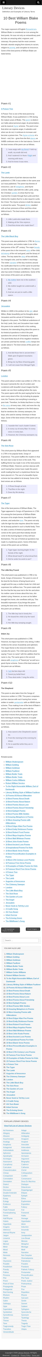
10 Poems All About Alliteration (19, 795)
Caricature (7, 1167)
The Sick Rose (7, 446)
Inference (7, 1230)
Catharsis (25, 1167)
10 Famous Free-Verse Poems (18, 863)
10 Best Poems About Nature (18, 802)
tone (21, 520)
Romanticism (31, 29)
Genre (5, 1216)
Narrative (25, 1252)
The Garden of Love (14, 897)
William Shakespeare (14, 762)
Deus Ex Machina (28, 1181)
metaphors (20, 187)
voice (28, 250)
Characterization (9, 1170)
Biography (25, 1162)
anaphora (14, 660)
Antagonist (7, 1147)
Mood (5, 1250)
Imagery (6, 1227)
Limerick (6, 1238)
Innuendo (25, 1230)
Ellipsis (24, 1193)
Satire (5, 1301)
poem (28, 120)
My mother (12, 280)
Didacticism (26, 1187)
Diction (6, 1187)
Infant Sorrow (11, 915)
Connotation (8, 1179)
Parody (6, 1269)
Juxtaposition (26, 1235)
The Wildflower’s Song (15, 921)
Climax (6, 1173)
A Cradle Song (12, 909)
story (23, 257)
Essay (5, 1198)
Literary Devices (13, 8)
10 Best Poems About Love (17, 805)
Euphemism (26, 1201)
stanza (33, 138)
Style (5, 1306)
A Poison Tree (7, 109)
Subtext (24, 1306)
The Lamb (5, 173)
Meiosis (24, 1241)
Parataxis (25, 1267)
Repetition (25, 1292)
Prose (23, 1287)
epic (31, 311)
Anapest (24, 1142)
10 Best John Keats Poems (17, 841)
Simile (23, 1301)
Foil (22, 1210)
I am (9, 671)
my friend (25, 149)
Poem (5, 1281)
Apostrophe (7, 1156)
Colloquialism (26, 1173)
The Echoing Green (14, 918)
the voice (6, 405)
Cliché (23, 1170)
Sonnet (24, 1304)
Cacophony (7, 1164)
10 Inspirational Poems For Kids (19, 848)
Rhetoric (6, 1295)
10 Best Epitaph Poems (15, 811)
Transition (7, 1329)
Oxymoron (7, 1261)
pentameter (18, 702)
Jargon (6, 1235)
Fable (5, 1207)
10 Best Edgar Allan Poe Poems (19, 826)
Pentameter (25, 1272)
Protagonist (7, 1289)
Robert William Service (15, 783)
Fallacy (24, 1207)
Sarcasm (24, 1298)
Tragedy (24, 1323)
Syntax (6, 1318)
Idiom (23, 1224)
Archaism (25, 1156)
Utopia (24, 1329)
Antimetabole (8, 1150)
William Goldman (13, 768)
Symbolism (7, 1312)
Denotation (7, 1181)
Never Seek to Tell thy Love (17, 906)
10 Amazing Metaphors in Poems (19, 817)
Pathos (6, 1272)
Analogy (6, 1142)
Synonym (25, 1315)
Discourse (7, 1190)
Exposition (25, 1204)
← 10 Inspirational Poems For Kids (8, 930)
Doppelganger (27, 1190)
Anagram (25, 1139)
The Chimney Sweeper (15, 884)
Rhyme (24, 1295)
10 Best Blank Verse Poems (17, 851)
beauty (37, 247)
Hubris (5, 1221)
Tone (5, 1323)
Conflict (24, 1176)
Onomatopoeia (27, 1258)
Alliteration (25, 1133)
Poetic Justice (26, 1281)
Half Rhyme (8, 1218)
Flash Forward (9, 1210)
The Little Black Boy (9, 236)
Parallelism (7, 1267)
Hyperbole (7, 1224)
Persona (6, 1275)
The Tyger (5, 503)
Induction (25, 1227)
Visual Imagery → (33, 929)
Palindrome (25, 1261)
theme (37, 241)
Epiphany (7, 1196)
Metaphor (25, 1244)
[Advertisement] (21, 78)
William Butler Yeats (14, 774)
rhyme (15, 126)
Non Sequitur (26, 1255)
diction (28, 205)
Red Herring (8, 1292)
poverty (12, 48)
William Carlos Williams (15, 780)
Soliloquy (7, 1304)
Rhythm (6, 1298)
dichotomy (5, 253)
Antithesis (25, 1150)
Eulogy (6, 1201)
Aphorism (7, 1153)
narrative (13, 263)
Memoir (6, 1244)
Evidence (7, 1204)
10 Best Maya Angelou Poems (18, 835)
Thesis (24, 1321)
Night (30, 155)
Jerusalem (5, 306)
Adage (24, 1130)
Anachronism (8, 1139)
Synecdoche (26, 1312)
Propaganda (8, 1287)
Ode (4, 1258)
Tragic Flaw (26, 1326)
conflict (28, 342)
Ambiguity (25, 1136)
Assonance (7, 1162)
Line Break (25, 1238)
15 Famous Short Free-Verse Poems (21, 869)
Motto (5, 1252)
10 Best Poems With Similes (17, 814)
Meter (5, 1247)
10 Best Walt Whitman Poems (18, 838)
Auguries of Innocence (15, 881)
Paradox (24, 1264)
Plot (4, 1278)
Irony (23, 1233)
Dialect (6, 1184)
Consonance (26, 1179)
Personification (27, 1275)
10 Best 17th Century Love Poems (20, 860)
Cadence (25, 1164)
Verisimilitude (8, 1332)
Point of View (8, 1284)
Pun (23, 1289)
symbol (14, 193)
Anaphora (7, 1145)
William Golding (12, 765)
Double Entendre (10, 1193)
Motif (23, 1250)
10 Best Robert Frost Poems (18, 832)
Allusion (6, 1136)
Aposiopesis (26, 1153)
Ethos (23, 1198)
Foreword (25, 1213)
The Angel (10, 900)
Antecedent (25, 1147)
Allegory (6, 1133)
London (4, 376)
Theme (6, 1321)
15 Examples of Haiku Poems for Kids (22, 866)
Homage (24, 1218)
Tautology (25, 1318)
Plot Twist (25, 1278)
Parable (6, 1264)
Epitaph (24, 1196)
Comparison (8, 1176)
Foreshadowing (9, 1213)
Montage (24, 1247)
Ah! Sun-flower (12, 912)
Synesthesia (8, 1315)
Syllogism (25, 1309)
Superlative (7, 1309)
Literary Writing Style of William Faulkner (23, 792)
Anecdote (25, 1145)
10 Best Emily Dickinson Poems (19, 829)
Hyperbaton (26, 1221)
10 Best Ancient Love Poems (18, 845)
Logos (5, 1241)
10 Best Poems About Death (17, 799)
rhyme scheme (28, 135)
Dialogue (25, 1184)
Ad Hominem (8, 1130)
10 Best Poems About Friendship (20, 808)
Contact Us (15, 1355)
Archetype (7, 1159)
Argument (25, 1159)
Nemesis (6, 1255)
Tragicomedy (8, 1326)
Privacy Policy (25, 1355)
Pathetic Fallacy (27, 1269)
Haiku (23, 1216)
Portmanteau (26, 1284)
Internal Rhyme (9, 1233)
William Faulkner (13, 771)
